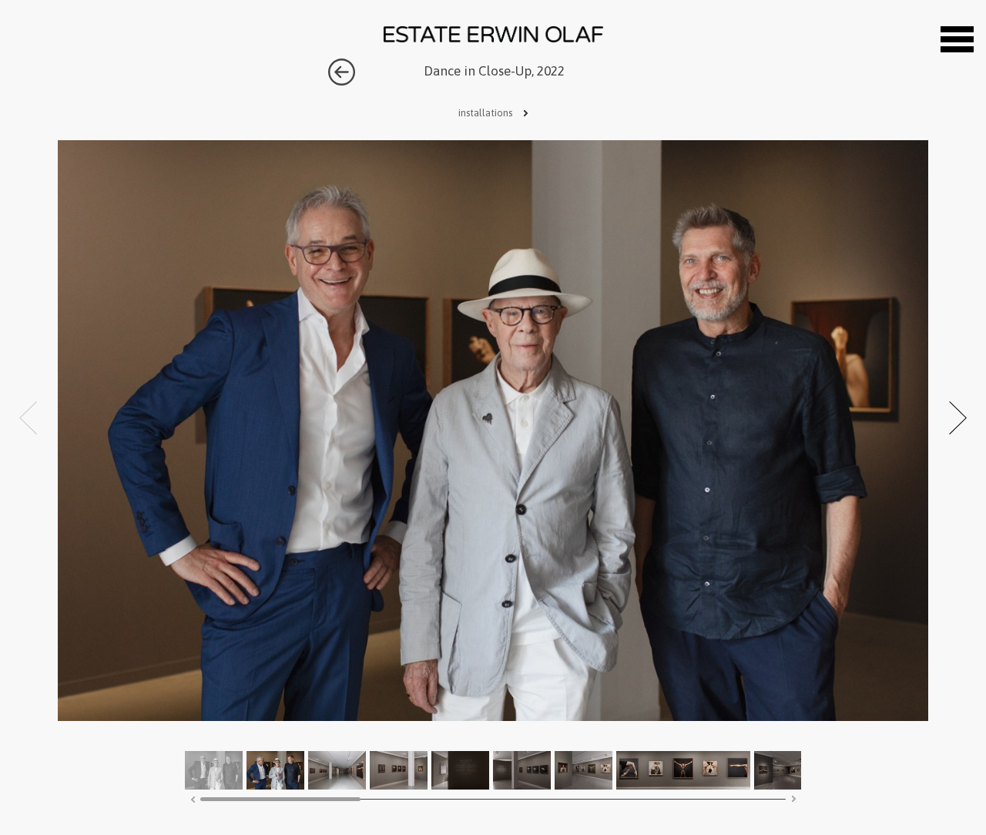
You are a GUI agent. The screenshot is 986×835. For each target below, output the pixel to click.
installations (486, 113)
